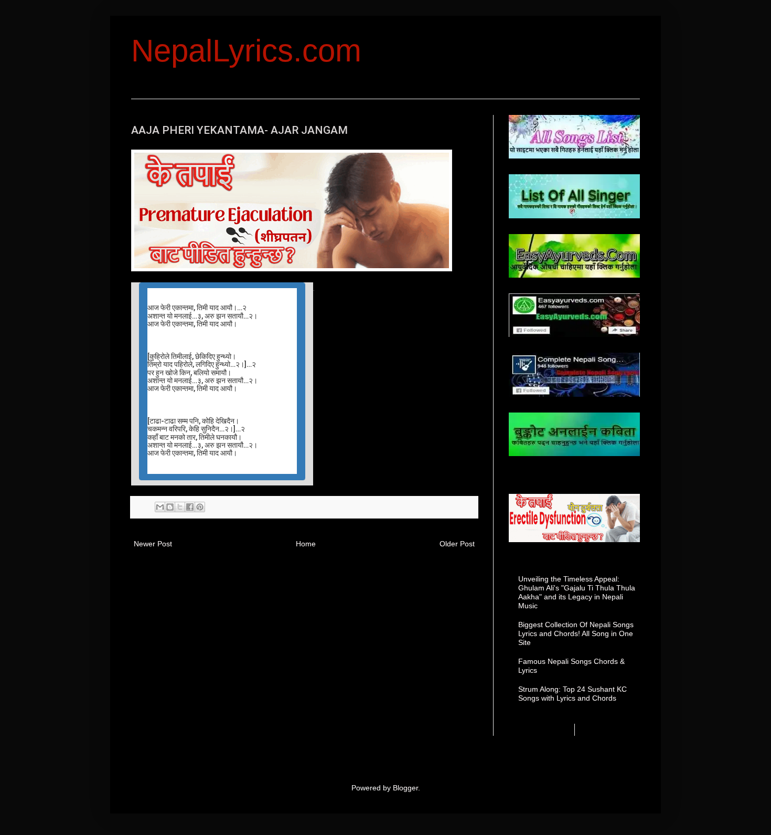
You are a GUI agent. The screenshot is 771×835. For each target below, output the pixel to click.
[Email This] (160, 507)
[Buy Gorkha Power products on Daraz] (574, 518)
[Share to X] (180, 507)
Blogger (405, 788)
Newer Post (153, 544)
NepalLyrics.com (246, 50)
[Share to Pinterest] (200, 507)
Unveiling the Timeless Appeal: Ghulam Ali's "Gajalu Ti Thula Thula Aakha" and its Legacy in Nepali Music (576, 592)
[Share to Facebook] (190, 507)
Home (306, 544)
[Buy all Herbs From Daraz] (291, 268)
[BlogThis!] (170, 507)
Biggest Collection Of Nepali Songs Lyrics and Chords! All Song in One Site (576, 633)
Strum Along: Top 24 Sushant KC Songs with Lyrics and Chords (572, 693)
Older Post (457, 544)
